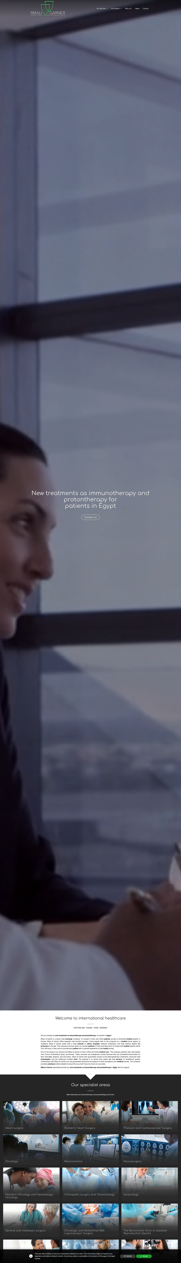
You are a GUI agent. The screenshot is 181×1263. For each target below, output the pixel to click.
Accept (145, 1256)
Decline (129, 1256)
